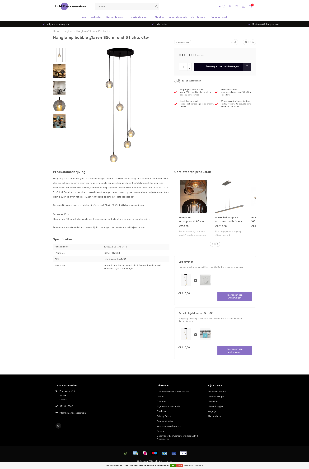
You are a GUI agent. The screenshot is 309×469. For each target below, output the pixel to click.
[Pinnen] (174, 453)
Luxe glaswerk (178, 16)
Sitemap (161, 431)
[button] (212, 244)
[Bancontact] (164, 453)
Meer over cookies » (193, 465)
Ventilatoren (198, 16)
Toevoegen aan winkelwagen (222, 66)
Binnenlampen (115, 16)
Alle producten (215, 416)
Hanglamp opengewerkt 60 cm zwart (191, 221)
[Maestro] (154, 453)
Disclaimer (162, 411)
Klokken (160, 16)
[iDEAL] (145, 453)
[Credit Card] (135, 453)
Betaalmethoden (165, 421)
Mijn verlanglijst (215, 406)
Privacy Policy (164, 416)
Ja (173, 465)
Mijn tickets (213, 401)
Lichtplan (96, 16)
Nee (180, 465)
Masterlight (182, 42)
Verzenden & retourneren (169, 426)
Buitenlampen (139, 16)
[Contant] (126, 453)
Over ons (161, 401)
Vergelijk (212, 411)
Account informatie (217, 391)
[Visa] (183, 453)
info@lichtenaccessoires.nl (73, 413)
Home (83, 16)
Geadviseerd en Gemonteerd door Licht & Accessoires (177, 437)
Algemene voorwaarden (169, 406)
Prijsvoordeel (219, 16)
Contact (161, 396)
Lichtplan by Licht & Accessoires (173, 391)
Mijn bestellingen (216, 396)
